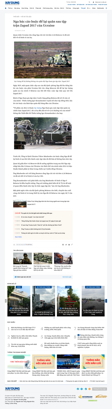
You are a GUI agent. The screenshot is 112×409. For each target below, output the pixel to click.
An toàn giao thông (91, 4)
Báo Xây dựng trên (21, 244)
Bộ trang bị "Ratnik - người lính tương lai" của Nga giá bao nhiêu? (22, 268)
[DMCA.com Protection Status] (92, 400)
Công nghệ (76, 8)
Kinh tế (32, 8)
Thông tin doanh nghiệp (16, 352)
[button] (106, 301)
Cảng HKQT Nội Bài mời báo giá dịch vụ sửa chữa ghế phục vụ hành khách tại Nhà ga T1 (93, 373)
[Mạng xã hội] (86, 389)
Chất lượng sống (48, 8)
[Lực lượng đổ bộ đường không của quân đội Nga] (43, 60)
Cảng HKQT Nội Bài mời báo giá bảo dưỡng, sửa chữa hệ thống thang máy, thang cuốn (43, 373)
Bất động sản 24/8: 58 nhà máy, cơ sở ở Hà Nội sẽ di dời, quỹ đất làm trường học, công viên (68, 311)
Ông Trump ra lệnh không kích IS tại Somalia (35, 229)
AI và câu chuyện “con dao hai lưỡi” (32, 217)
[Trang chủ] (5, 8)
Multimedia (100, 8)
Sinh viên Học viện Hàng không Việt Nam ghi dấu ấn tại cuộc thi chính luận (41, 381)
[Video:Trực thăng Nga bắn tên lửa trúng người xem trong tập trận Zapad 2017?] (20, 203)
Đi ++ (88, 8)
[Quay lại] (14, 245)
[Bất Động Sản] (85, 397)
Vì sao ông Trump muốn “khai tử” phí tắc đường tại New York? (41, 225)
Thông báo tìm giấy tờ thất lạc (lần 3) (77, 381)
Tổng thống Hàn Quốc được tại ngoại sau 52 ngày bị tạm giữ (41, 221)
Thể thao (68, 8)
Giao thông (24, 8)
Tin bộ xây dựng (102, 4)
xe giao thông (72, 4)
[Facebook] (63, 245)
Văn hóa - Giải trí (59, 8)
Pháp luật (38, 8)
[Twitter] (66, 245)
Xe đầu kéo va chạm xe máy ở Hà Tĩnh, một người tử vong (93, 312)
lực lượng (38, 108)
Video (94, 8)
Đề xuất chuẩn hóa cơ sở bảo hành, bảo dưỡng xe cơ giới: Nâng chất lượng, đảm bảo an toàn (57, 345)
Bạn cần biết (12, 381)
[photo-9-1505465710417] (43, 133)
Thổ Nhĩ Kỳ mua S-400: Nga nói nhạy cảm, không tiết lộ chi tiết (43, 268)
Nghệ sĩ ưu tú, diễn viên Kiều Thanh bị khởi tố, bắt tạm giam (24, 337)
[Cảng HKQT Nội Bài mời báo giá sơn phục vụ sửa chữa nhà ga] (18, 361)
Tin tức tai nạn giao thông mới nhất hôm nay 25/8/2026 (24, 345)
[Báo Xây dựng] (12, 3)
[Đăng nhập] (93, 2)
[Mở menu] (106, 8)
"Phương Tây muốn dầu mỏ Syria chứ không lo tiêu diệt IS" (62, 268)
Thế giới (83, 8)
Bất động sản (80, 4)
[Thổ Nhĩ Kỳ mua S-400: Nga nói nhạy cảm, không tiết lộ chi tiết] (43, 258)
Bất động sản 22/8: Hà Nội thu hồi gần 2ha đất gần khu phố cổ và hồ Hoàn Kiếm (19, 311)
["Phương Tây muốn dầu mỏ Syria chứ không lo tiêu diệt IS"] (63, 258)
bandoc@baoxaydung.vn (51, 399)
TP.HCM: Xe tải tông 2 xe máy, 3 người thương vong (43, 313)
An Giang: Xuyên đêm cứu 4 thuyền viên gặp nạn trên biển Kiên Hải (57, 337)
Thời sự (10, 8)
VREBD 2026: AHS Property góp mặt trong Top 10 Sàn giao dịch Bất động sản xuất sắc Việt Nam (68, 373)
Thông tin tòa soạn (99, 389)
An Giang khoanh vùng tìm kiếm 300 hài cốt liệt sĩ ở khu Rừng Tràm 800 (91, 329)
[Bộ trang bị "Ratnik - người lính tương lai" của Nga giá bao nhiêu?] (22, 258)
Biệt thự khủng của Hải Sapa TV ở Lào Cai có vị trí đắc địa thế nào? (23, 329)
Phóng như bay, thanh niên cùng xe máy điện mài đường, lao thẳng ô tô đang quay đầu (90, 337)
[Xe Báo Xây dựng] (101, 396)
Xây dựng (17, 8)
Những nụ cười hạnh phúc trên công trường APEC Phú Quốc (57, 329)
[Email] (69, 245)
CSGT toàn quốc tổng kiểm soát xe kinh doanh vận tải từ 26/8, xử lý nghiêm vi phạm (90, 345)
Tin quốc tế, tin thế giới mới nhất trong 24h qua (36, 213)
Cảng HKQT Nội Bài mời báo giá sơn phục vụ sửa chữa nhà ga (18, 372)
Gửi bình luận (67, 277)
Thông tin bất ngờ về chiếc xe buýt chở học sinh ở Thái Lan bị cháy (43, 233)
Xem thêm (18, 237)
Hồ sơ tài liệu (26, 16)
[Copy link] (72, 245)
